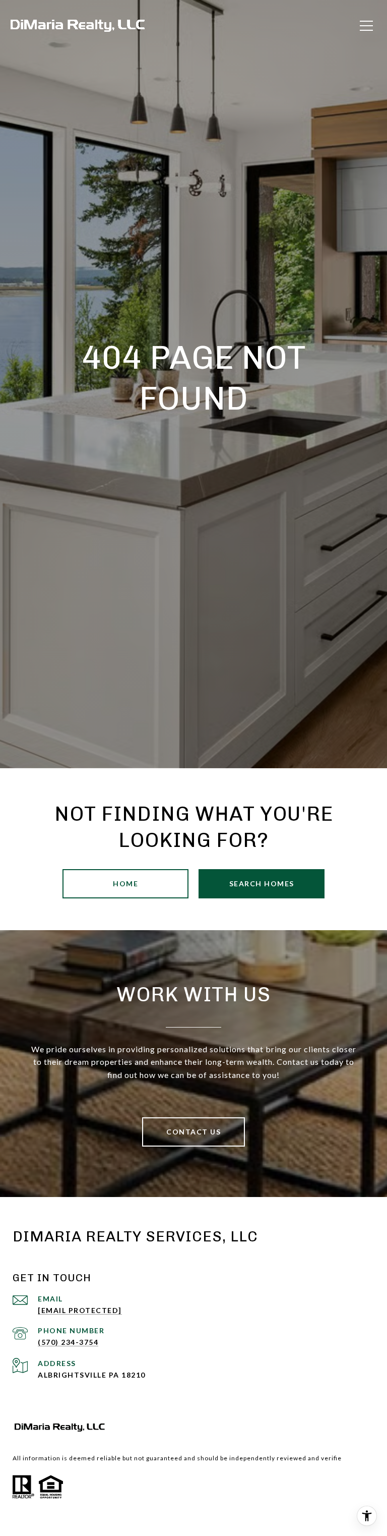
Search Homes (261, 883)
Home (125, 883)
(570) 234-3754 (68, 1342)
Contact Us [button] (193, 1131)
